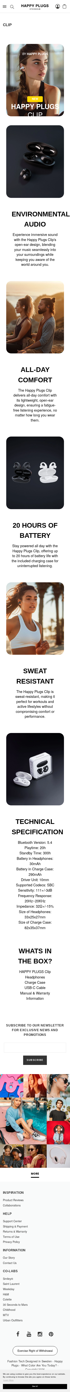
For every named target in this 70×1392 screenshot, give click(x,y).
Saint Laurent (11, 1284)
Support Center (12, 1221)
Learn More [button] (8, 1380)
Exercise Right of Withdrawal (35, 1351)
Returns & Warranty (15, 1231)
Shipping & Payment (15, 1226)
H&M (6, 1294)
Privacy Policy (11, 1242)
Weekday (8, 1289)
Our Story (9, 1257)
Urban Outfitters (13, 1320)
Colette (7, 1299)
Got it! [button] (35, 1386)
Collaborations (12, 1205)
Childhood (9, 1310)
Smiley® (8, 1279)
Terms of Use (11, 1237)
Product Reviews (13, 1200)
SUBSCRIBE (35, 1060)
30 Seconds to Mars (15, 1305)
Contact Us (10, 1263)
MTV (6, 1315)
